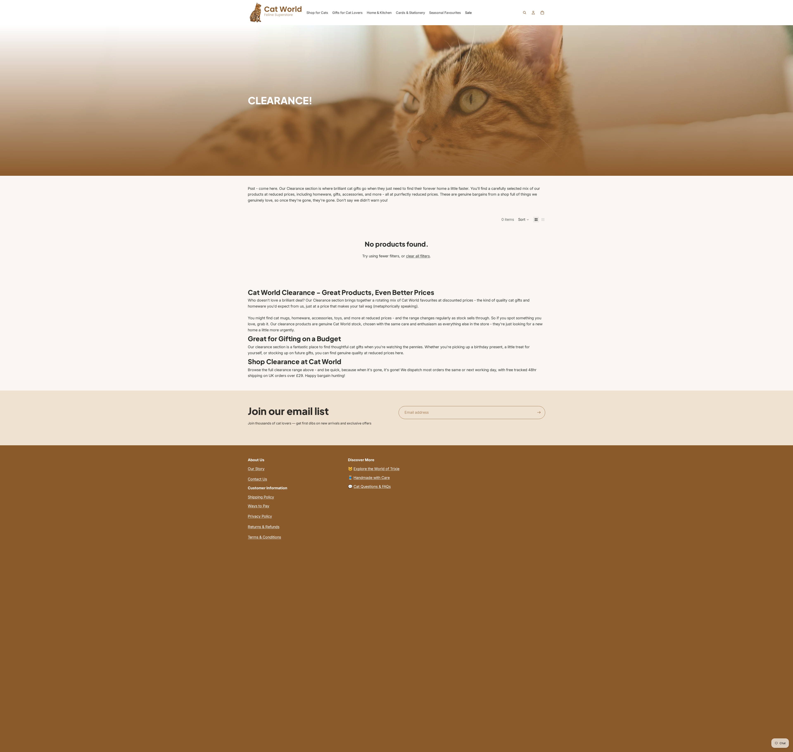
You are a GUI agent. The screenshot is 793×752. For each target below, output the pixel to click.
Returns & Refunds (263, 527)
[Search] (524, 12)
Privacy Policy (260, 516)
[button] (523, 219)
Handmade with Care (372, 477)
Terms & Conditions (264, 537)
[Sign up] (539, 412)
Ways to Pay (258, 506)
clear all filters (418, 256)
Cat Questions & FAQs (372, 486)
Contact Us (257, 479)
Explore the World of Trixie (376, 469)
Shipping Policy (261, 497)
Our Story (256, 469)
